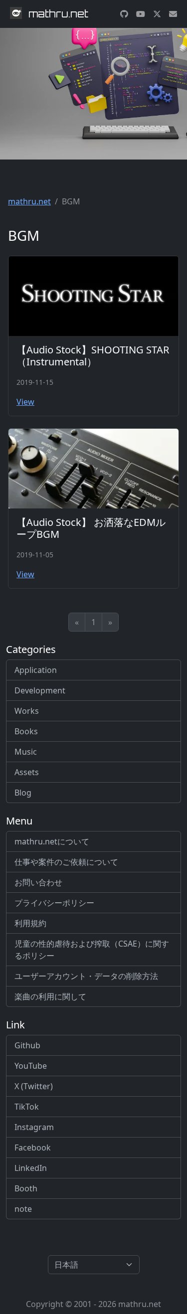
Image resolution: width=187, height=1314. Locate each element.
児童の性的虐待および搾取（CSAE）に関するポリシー (91, 949)
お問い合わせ (38, 882)
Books (26, 731)
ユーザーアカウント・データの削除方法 (86, 976)
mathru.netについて (51, 841)
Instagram (34, 1127)
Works (26, 710)
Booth (25, 1188)
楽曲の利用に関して (50, 996)
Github (27, 1045)
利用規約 (30, 923)
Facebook (32, 1147)
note (23, 1208)
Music (25, 751)
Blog (22, 792)
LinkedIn (30, 1167)
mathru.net (29, 201)
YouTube (30, 1065)
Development (39, 690)
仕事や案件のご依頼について (66, 861)
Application (35, 669)
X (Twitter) (33, 1086)
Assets (26, 772)
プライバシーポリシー (54, 902)
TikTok (26, 1106)
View (25, 401)
